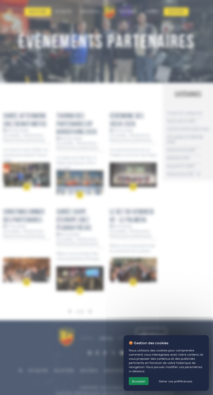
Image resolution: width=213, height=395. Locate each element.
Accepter (138, 381)
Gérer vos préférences (175, 381)
